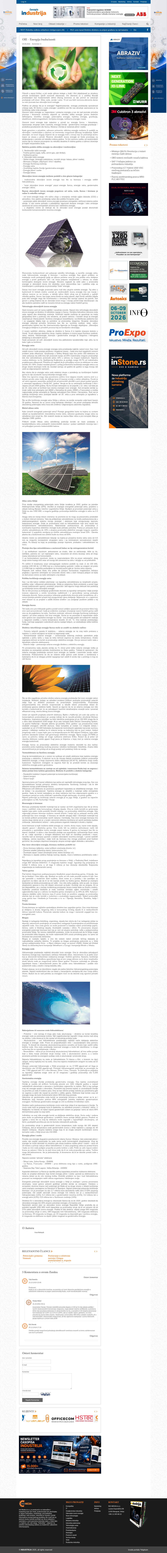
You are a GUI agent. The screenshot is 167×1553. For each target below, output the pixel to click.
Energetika (70, 1506)
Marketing (121, 2)
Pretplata (143, 2)
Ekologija (69, 1533)
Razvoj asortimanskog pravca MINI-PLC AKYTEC (128, 171)
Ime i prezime (27, 1358)
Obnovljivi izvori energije (74, 1513)
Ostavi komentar (91, 1277)
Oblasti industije (56, 24)
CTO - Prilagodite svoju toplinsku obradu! (127, 178)
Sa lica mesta (70, 1537)
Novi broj (37, 24)
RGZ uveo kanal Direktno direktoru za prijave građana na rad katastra (53, 30)
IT (66, 1508)
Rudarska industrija (73, 1542)
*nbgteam (144, 1550)
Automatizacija (71, 1528)
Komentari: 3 (36, 44)
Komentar (25, 1372)
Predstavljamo (71, 1530)
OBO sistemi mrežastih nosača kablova (130, 151)
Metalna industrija (72, 1521)
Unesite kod (26, 1391)
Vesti (67, 1540)
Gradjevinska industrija (74, 1511)
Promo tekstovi (80, 24)
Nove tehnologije (72, 1516)
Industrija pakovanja (73, 1523)
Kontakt (136, 2)
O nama (114, 2)
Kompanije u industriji (105, 24)
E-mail (24, 1365)
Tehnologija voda (72, 1525)
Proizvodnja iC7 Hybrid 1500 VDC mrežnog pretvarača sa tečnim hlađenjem (127, 164)
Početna (23, 24)
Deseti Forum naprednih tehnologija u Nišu (106, 30)
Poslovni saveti (71, 1535)
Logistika (69, 1518)
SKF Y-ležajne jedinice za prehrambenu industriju (124, 156)
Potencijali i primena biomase (32, 1257)
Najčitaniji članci (130, 24)
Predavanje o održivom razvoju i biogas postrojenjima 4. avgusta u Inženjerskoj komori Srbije (59, 1260)
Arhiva (129, 2)
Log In (23, 2)
